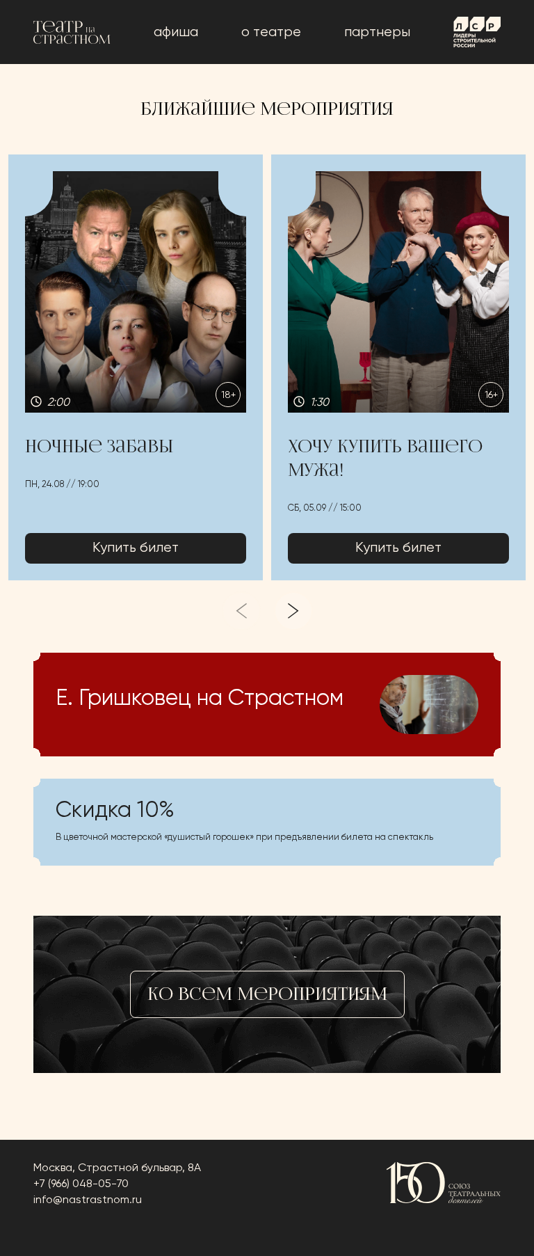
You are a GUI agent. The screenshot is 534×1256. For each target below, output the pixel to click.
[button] (135, 367)
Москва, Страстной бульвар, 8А (117, 1168)
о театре (271, 32)
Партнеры (377, 32)
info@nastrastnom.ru (87, 1200)
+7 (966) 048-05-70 (81, 1184)
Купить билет (135, 548)
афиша (176, 32)
